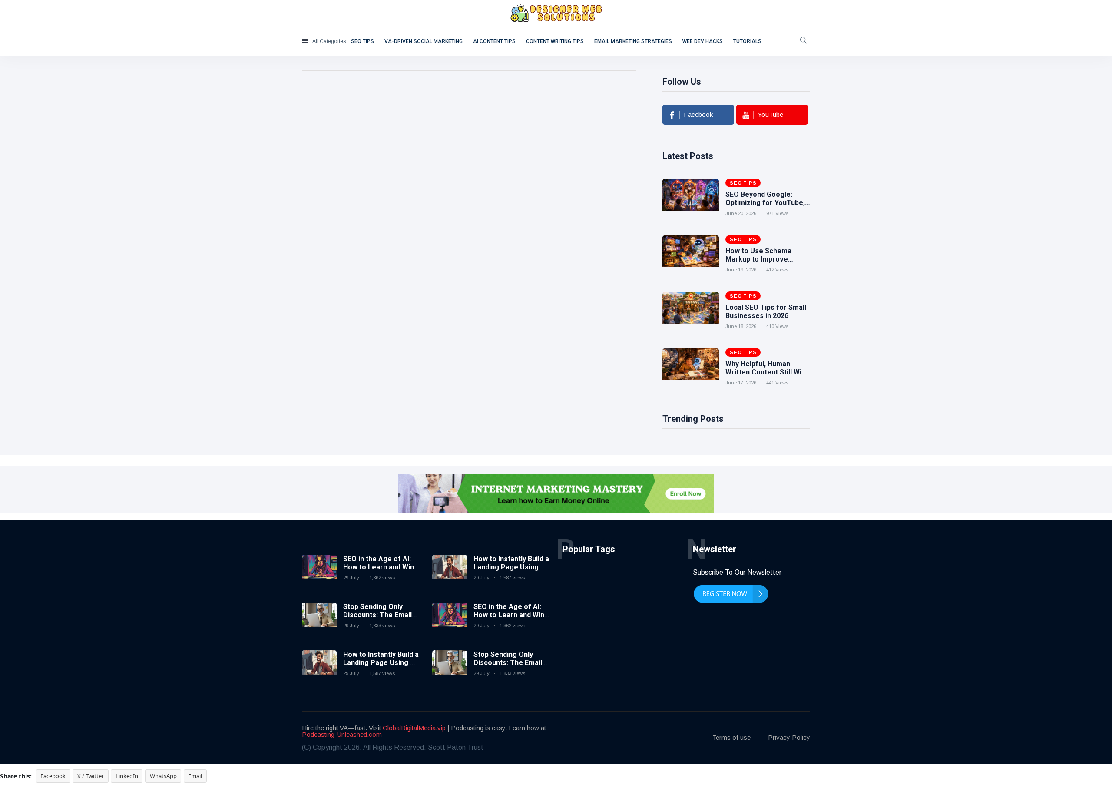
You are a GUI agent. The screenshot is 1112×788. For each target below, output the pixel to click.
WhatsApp (163, 776)
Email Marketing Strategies (633, 41)
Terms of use (731, 737)
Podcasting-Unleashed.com (342, 734)
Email (195, 776)
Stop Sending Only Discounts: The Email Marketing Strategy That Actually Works (377, 619)
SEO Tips (362, 41)
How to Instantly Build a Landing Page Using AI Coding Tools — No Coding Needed (381, 667)
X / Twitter (90, 776)
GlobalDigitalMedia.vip (414, 728)
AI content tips (494, 41)
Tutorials (747, 41)
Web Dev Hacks (702, 41)
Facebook (53, 776)
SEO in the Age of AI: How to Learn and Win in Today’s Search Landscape (378, 571)
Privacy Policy (789, 737)
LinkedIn (127, 776)
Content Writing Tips (555, 41)
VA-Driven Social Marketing (423, 41)
